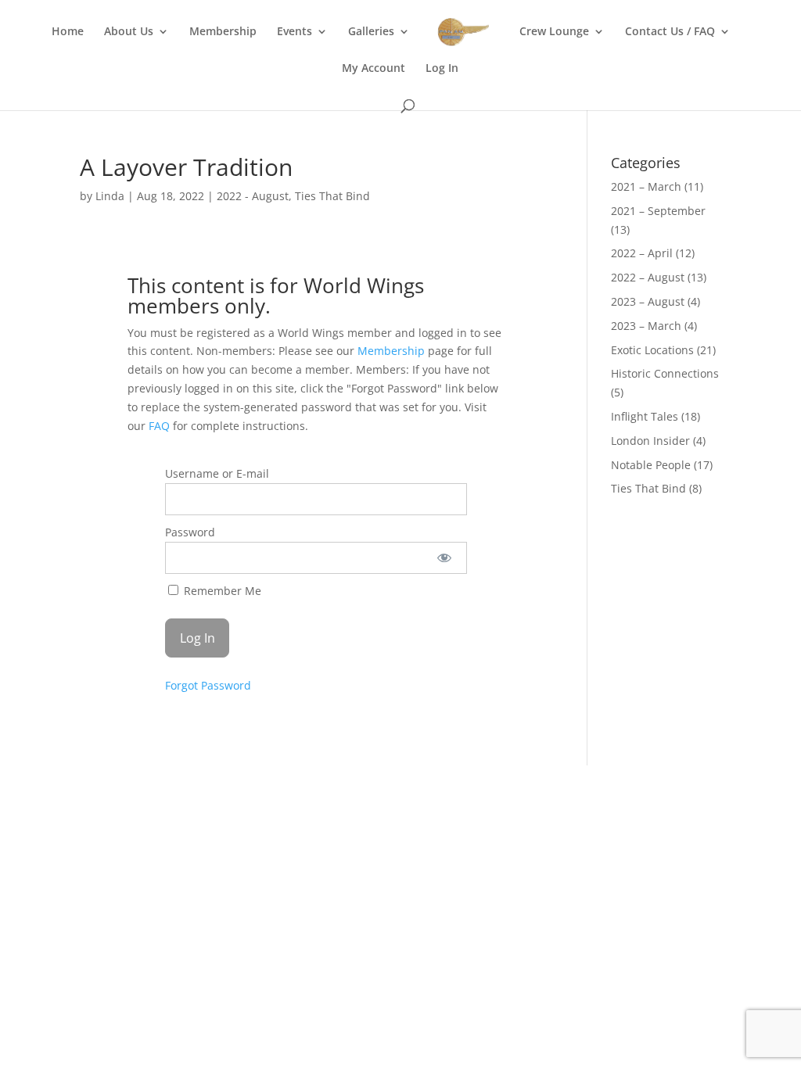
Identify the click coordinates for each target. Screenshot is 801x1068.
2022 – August (647, 277)
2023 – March (646, 325)
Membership (223, 32)
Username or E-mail (217, 473)
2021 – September (658, 210)
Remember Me (221, 590)
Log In (442, 69)
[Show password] (444, 558)
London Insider (650, 440)
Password (190, 532)
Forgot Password (208, 685)
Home (68, 32)
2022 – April (642, 252)
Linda (109, 195)
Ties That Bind (332, 195)
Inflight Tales (644, 416)
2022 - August (253, 195)
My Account (373, 69)
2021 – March (646, 186)
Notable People (651, 464)
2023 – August (647, 301)
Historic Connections (665, 373)
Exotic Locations (652, 349)
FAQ (159, 425)
